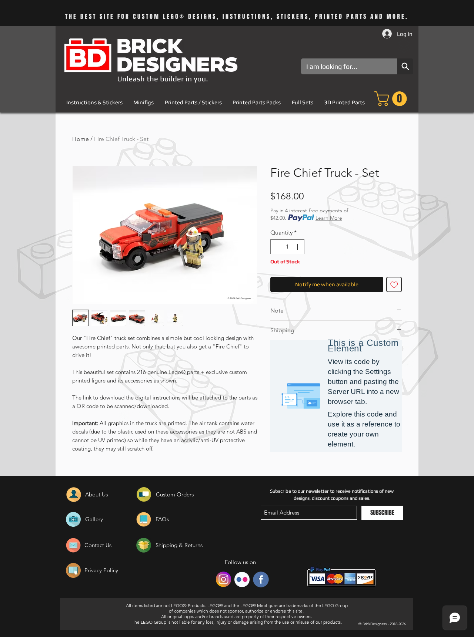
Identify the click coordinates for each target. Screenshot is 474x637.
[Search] (405, 66)
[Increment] (298, 247)
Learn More (329, 218)
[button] (392, 98)
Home (80, 138)
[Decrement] (276, 247)
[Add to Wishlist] (394, 285)
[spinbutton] (287, 247)
